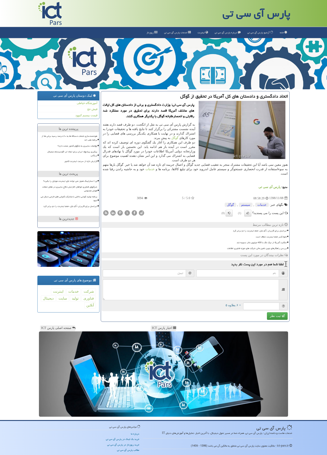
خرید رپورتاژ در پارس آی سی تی (123, 444)
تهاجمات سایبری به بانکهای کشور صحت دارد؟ (77, 146)
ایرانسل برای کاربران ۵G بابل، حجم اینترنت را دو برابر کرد (260, 231)
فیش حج (92, 109)
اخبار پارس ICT (162, 328)
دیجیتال (48, 298)
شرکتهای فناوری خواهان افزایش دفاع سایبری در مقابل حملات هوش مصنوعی (69, 189)
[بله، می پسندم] (247, 213)
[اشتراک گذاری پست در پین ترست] (120, 212)
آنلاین (90, 305)
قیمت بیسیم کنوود (86, 115)
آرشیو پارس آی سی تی (258, 32)
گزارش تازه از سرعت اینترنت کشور (80, 161)
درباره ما (135, 433)
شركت (89, 291)
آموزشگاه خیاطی (87, 103)
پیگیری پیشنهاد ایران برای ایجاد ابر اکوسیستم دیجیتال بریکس (72, 153)
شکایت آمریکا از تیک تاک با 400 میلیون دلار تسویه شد (262, 242)
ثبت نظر (276, 316)
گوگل (174, 138)
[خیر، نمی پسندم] (229, 213)
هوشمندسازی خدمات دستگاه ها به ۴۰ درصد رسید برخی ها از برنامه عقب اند (69, 138)
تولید (75, 298)
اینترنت (202, 32)
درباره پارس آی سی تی (226, 32)
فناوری (88, 298)
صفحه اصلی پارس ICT (56, 328)
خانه (282, 32)
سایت (63, 298)
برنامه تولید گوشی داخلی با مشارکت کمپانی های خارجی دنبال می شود (69, 198)
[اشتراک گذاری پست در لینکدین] (113, 212)
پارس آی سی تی (256, 13)
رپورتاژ (150, 32)
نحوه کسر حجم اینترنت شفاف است (271, 237)
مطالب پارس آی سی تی (128, 450)
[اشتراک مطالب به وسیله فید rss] (106, 212)
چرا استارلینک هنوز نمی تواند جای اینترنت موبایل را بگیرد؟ (70, 181)
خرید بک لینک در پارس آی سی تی (122, 439)
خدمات (176, 32)
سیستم (245, 204)
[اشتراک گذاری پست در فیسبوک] (134, 212)
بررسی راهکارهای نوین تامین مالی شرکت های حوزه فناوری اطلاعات (257, 248)
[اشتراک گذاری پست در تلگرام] (141, 212)
